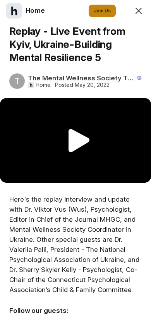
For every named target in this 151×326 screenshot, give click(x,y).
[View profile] (14, 11)
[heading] (36, 10)
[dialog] (75, 163)
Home (43, 85)
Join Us (102, 11)
